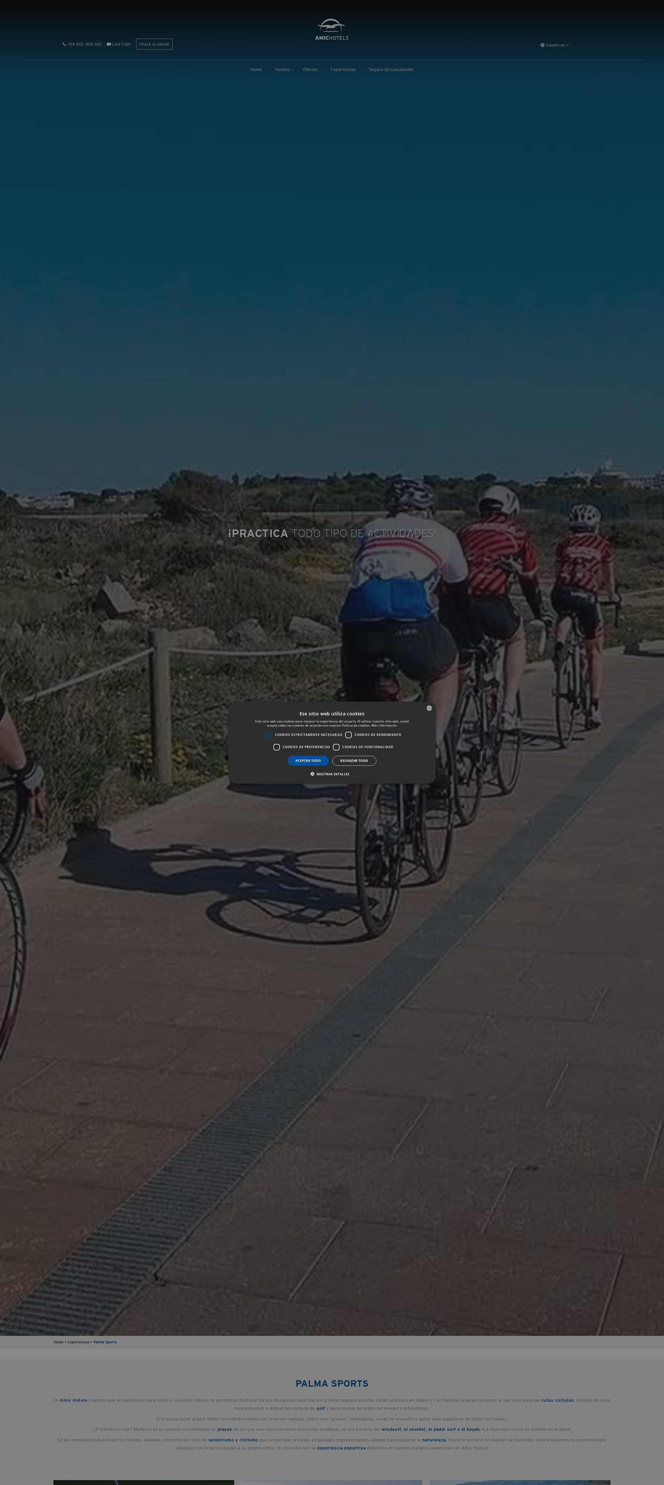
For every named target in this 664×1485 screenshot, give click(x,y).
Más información (384, 725)
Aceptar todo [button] (308, 760)
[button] (332, 774)
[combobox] (429, 708)
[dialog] (332, 743)
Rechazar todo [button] (354, 760)
